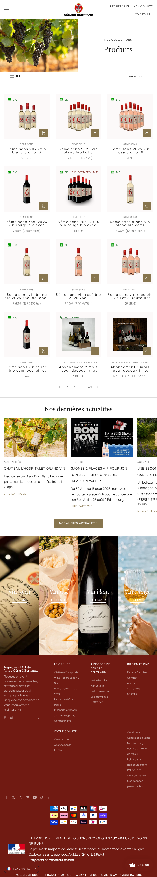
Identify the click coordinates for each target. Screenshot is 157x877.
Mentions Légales (138, 743)
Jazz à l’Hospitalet (65, 715)
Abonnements (62, 745)
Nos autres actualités (78, 523)
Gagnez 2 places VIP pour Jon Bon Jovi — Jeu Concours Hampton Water (99, 474)
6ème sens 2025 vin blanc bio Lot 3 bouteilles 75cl (26, 150)
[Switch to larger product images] (12, 76)
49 (90, 387)
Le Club (58, 750)
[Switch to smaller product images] (18, 76)
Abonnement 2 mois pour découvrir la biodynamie (78, 368)
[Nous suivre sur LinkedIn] (49, 797)
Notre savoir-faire (101, 691)
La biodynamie (99, 696)
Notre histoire (99, 680)
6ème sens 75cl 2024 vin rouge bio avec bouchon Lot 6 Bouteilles (78, 223)
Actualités (12, 462)
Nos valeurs (98, 686)
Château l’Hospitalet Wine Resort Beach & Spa (67, 678)
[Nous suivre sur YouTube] (35, 797)
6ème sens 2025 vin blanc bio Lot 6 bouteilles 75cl (78, 150)
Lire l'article (15, 493)
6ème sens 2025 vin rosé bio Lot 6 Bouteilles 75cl (130, 150)
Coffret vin (97, 702)
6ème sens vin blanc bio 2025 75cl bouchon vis (26, 296)
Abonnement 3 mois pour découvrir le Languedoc (130, 368)
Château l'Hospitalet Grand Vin (34, 468)
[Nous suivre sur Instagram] (20, 797)
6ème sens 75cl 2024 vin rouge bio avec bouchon (27, 223)
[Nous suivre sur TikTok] (42, 797)
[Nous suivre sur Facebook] (6, 797)
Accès (131, 683)
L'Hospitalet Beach (65, 710)
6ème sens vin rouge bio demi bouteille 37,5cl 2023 (27, 368)
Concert (77, 462)
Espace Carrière (137, 672)
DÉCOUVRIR (19, 600)
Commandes (61, 739)
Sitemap (132, 694)
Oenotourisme (63, 720)
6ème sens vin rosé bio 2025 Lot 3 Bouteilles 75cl (130, 296)
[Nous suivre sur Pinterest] (28, 797)
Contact (132, 677)
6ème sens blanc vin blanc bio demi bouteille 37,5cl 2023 (130, 223)
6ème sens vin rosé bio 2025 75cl (78, 296)
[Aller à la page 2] (98, 387)
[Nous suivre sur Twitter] (13, 797)
